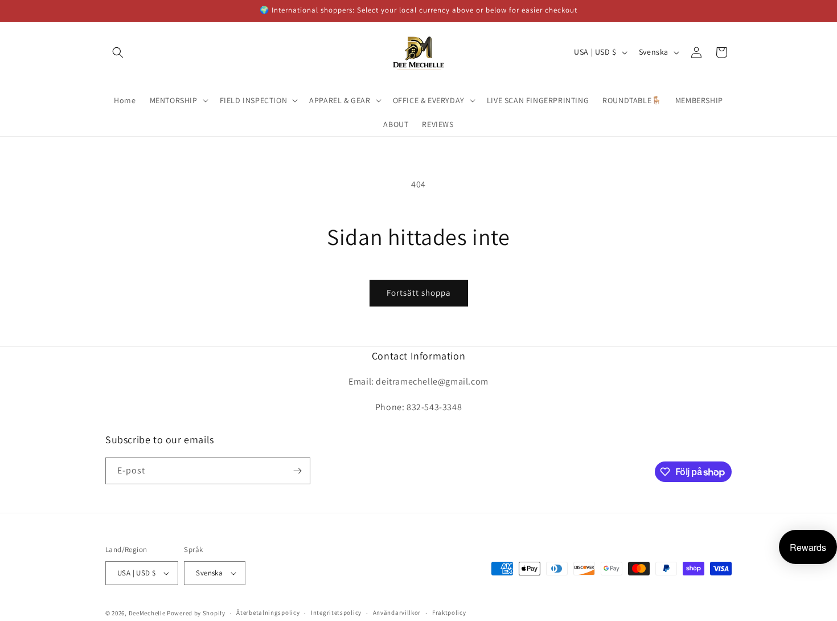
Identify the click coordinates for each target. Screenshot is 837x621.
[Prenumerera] (297, 470)
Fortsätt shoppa (419, 292)
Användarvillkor (397, 612)
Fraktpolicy (449, 612)
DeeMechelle (147, 613)
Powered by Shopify (196, 613)
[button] (117, 52)
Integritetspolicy (336, 612)
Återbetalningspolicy (267, 612)
